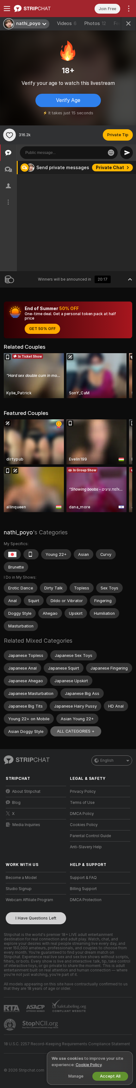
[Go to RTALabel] (12, 1008)
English (107, 760)
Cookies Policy (84, 825)
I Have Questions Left (35, 918)
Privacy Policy (83, 791)
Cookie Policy (89, 1064)
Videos (67, 23)
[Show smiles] (111, 152)
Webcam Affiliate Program (29, 900)
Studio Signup (19, 889)
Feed (119, 23)
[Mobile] (31, 554)
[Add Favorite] (9, 135)
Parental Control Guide (90, 836)
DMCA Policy (82, 813)
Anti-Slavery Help (86, 847)
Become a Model (21, 877)
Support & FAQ (83, 877)
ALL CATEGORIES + (76, 731)
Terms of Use (82, 802)
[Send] (126, 152)
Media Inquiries (26, 825)
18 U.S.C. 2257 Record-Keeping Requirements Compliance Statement (67, 1044)
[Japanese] (12, 554)
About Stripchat (26, 791)
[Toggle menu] (7, 8)
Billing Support (83, 889)
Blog (16, 802)
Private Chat (110, 167)
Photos (95, 23)
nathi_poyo (18, 532)
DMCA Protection (86, 900)
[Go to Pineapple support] (10, 1025)
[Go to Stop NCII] (40, 1024)
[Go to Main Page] (41, 8)
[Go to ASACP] (36, 1008)
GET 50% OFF (42, 329)
